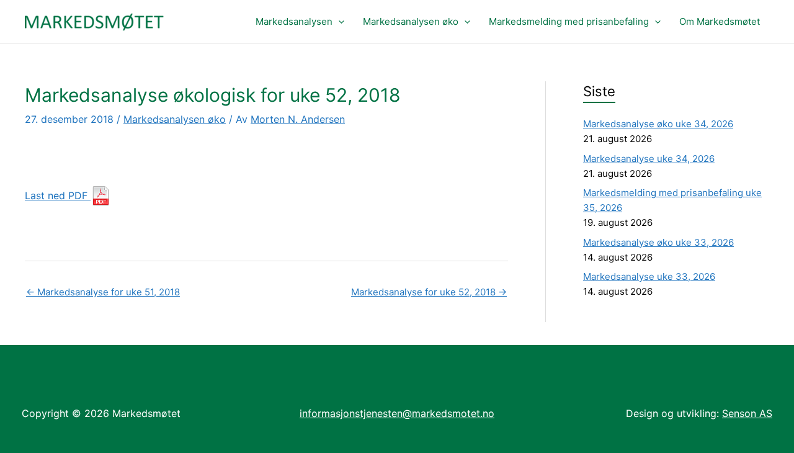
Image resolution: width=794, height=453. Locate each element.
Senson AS (747, 413)
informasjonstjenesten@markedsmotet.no (397, 413)
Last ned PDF (58, 195)
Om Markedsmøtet (719, 21)
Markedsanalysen (294, 21)
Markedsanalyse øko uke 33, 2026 (658, 242)
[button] (338, 21)
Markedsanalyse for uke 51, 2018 (103, 292)
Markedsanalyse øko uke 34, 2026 (658, 124)
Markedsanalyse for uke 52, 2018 (429, 292)
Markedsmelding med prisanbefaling (569, 21)
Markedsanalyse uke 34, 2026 (649, 158)
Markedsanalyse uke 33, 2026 (649, 276)
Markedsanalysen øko (410, 21)
